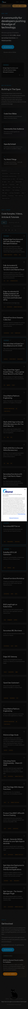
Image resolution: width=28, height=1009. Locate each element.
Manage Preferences (14, 517)
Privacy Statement (21, 514)
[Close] (25, 489)
